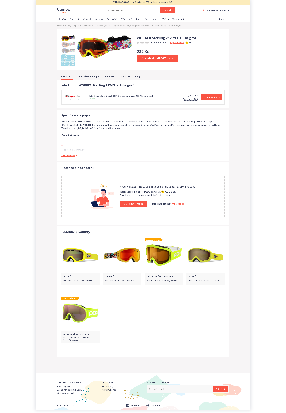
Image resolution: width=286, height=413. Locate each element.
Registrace (223, 10)
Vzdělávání (178, 19)
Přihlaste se (177, 203)
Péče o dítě (126, 19)
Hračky (62, 19)
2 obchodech (167, 276)
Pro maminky (152, 19)
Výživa (165, 19)
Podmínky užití (63, 386)
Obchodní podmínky (66, 393)
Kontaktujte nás (109, 389)
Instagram (155, 405)
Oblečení (74, 19)
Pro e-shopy (107, 386)
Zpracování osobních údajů (69, 389)
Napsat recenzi (177, 42)
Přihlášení (212, 10)
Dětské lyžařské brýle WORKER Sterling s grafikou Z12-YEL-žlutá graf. (121, 96)
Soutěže (223, 19)
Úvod (59, 25)
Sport (138, 19)
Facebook (135, 405)
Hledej (167, 10)
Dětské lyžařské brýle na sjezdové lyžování (131, 25)
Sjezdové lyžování (103, 25)
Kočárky (99, 19)
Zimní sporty (87, 25)
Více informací (68, 155)
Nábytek (86, 19)
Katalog (68, 25)
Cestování (112, 19)
